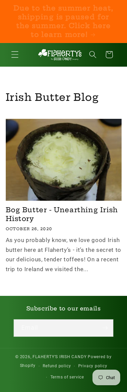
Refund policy (57, 366)
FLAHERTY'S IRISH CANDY (59, 356)
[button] (15, 54)
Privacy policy (92, 366)
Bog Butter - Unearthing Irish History (62, 214)
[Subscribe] (105, 328)
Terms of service (67, 377)
